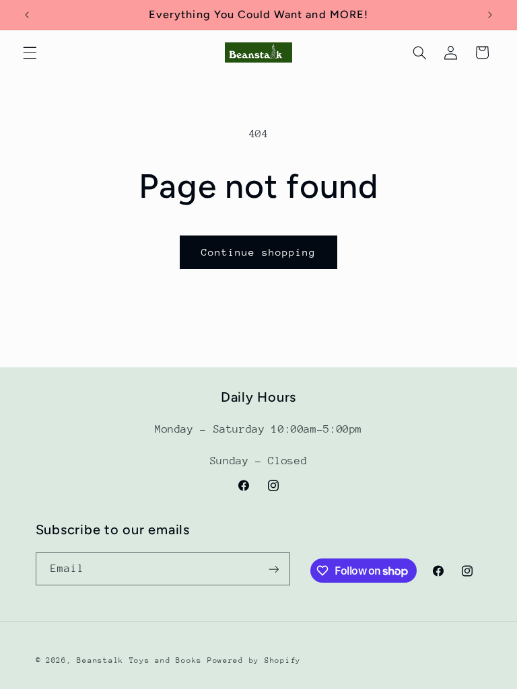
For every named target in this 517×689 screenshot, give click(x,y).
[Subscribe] (273, 568)
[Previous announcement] (27, 15)
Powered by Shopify (254, 660)
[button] (29, 52)
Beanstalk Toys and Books (139, 660)
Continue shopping (258, 252)
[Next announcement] (490, 15)
